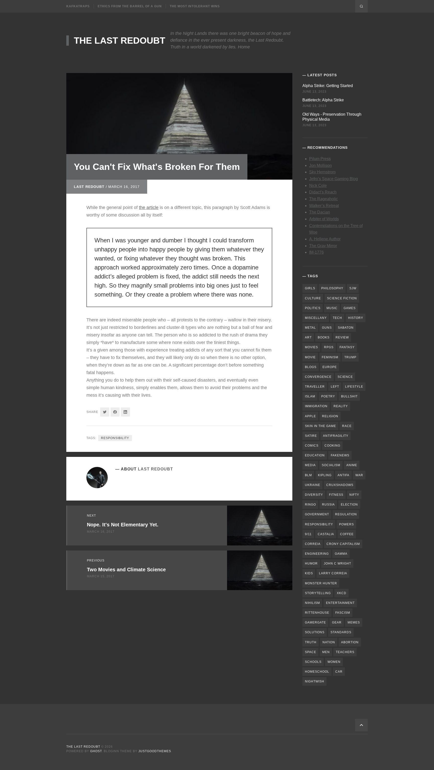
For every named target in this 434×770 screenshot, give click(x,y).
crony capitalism (343, 544)
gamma (341, 553)
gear (337, 622)
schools (313, 662)
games (350, 308)
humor (311, 563)
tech (337, 318)
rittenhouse (317, 612)
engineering (317, 553)
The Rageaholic (323, 199)
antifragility (335, 436)
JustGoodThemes (154, 751)
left (335, 386)
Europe (329, 367)
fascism (342, 612)
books (324, 337)
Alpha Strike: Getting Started (327, 86)
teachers (345, 652)
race (347, 426)
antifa (343, 475)
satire (311, 436)
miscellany (316, 318)
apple (310, 416)
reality (341, 406)
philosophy (332, 288)
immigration (316, 406)
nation (328, 642)
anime (351, 465)
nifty (354, 495)
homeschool (317, 671)
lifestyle (354, 386)
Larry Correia (333, 573)
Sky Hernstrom (322, 172)
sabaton (346, 327)
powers (346, 524)
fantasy (347, 347)
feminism (330, 357)
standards (341, 632)
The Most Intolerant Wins (195, 6)
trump (350, 357)
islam (310, 396)
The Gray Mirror (323, 246)
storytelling (318, 593)
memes (354, 622)
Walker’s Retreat (324, 205)
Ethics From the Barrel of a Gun (130, 6)
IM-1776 (316, 252)
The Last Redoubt (119, 40)
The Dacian (319, 212)
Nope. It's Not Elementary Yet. (122, 524)
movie (310, 357)
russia (328, 504)
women (334, 662)
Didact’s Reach (323, 192)
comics (311, 445)
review (342, 337)
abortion (350, 642)
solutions (314, 632)
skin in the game (320, 426)
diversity (314, 495)
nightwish (314, 681)
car (339, 671)
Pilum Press (320, 159)
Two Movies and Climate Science (126, 569)
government (317, 514)
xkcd (341, 593)
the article (148, 207)
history (355, 318)
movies (311, 347)
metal (310, 327)
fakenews (340, 455)
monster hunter (321, 583)
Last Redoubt (89, 187)
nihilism (312, 603)
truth (310, 642)
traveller (315, 386)
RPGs (329, 347)
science (345, 377)
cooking (332, 445)
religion (330, 416)
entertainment (340, 603)
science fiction (342, 298)
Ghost (96, 751)
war (359, 475)
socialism (331, 465)
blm (308, 475)
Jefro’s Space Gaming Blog (333, 179)
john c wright (337, 563)
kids (309, 573)
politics (312, 308)
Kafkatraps (78, 6)
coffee (347, 534)
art (308, 337)
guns (327, 327)
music (332, 308)
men (326, 652)
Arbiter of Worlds (324, 219)
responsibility (115, 438)
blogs (310, 367)
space (310, 652)
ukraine (312, 485)
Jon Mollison (320, 165)
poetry (328, 396)
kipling (325, 475)
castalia (326, 534)
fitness (336, 495)
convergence (318, 377)
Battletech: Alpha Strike (323, 100)
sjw (352, 288)
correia (312, 544)
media (310, 465)
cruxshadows (339, 485)
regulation (346, 514)
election (349, 504)
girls (310, 288)
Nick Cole (318, 185)
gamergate (315, 622)
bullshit (349, 396)
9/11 (308, 534)
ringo (310, 504)
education (315, 455)
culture (313, 298)
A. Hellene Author (325, 239)
